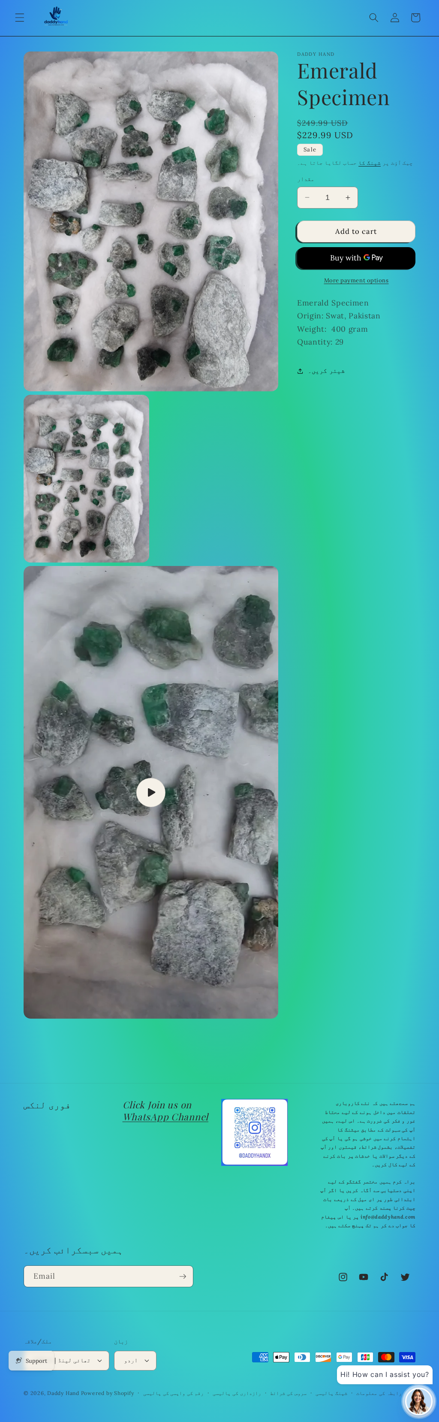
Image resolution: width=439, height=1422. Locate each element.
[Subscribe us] (182, 1276)
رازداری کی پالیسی (237, 1393)
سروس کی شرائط (288, 1393)
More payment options (356, 280)
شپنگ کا (369, 162)
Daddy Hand (63, 1393)
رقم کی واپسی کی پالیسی (173, 1393)
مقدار (305, 179)
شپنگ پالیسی (331, 1393)
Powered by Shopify (107, 1393)
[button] (19, 17)
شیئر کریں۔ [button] (326, 370)
